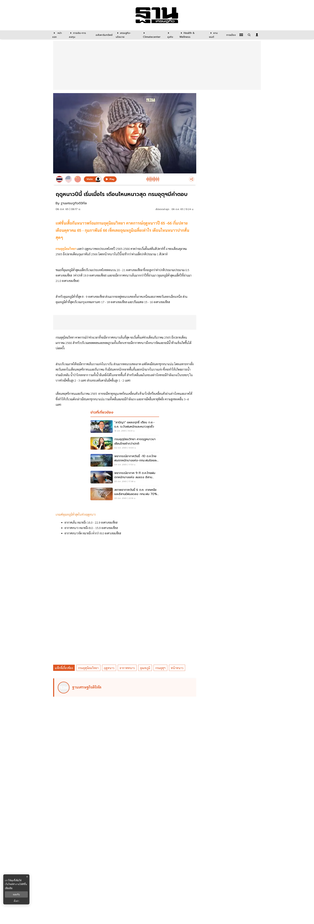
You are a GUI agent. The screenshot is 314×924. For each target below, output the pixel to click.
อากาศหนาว (127, 668)
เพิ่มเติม (8, 887)
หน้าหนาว (177, 668)
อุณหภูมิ (145, 668)
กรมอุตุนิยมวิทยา (66, 249)
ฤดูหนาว (109, 668)
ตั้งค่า (16, 901)
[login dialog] (257, 34)
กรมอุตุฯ (160, 668)
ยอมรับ (16, 894)
